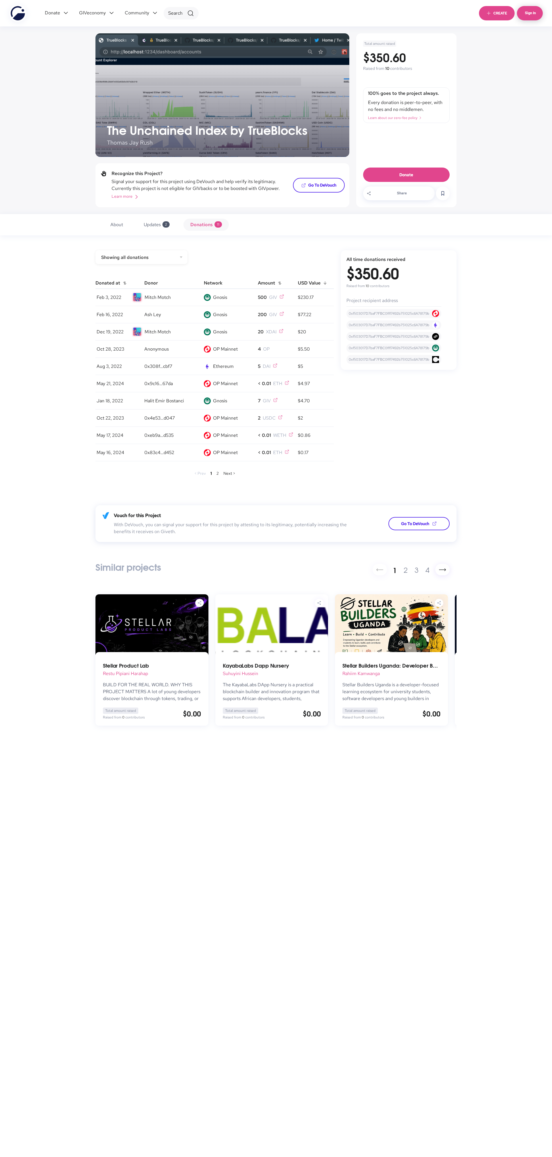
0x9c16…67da (158, 383)
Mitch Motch (158, 297)
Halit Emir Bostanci (164, 401)
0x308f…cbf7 (158, 366)
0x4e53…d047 (159, 418)
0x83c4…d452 (159, 452)
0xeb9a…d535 (159, 435)
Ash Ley (152, 315)
